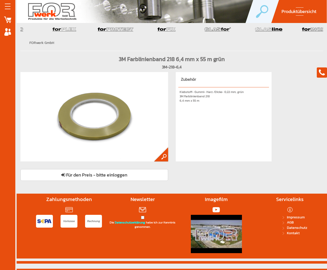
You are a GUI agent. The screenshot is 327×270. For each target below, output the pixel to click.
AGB (290, 222)
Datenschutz (297, 227)
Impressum (296, 217)
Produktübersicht (299, 11)
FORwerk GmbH (41, 42)
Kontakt (293, 233)
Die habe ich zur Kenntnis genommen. (143, 224)
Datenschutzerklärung (130, 222)
